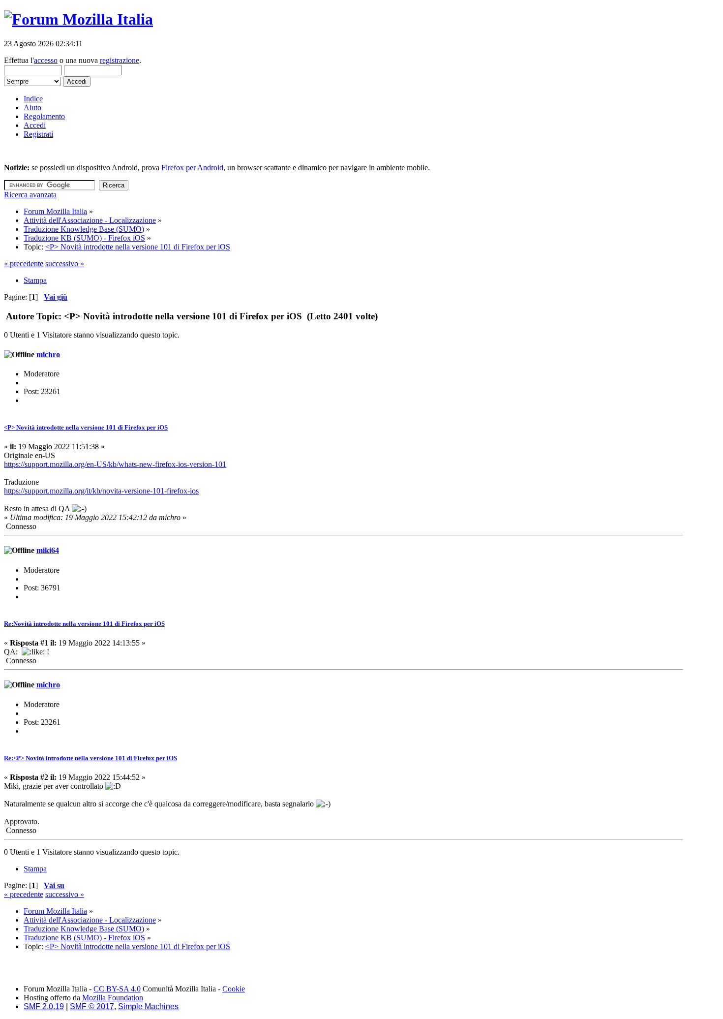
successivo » (64, 263)
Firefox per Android (192, 167)
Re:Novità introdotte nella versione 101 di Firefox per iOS (84, 623)
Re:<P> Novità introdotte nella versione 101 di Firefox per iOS (90, 758)
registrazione (119, 60)
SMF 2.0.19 (44, 1006)
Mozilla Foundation (112, 997)
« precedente (23, 263)
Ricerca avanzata (30, 194)
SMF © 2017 (92, 1006)
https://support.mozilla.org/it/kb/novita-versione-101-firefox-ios (101, 491)
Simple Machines (148, 1006)
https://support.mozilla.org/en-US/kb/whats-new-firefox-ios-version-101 (115, 464)
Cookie (233, 989)
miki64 (47, 550)
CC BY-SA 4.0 (117, 989)
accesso (46, 60)
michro (48, 354)
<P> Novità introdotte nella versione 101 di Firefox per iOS (86, 427)
